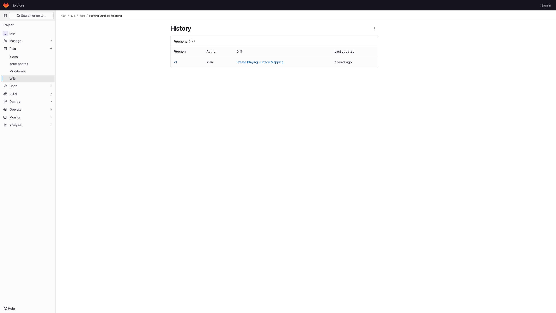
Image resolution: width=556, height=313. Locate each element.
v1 (175, 62)
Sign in (546, 5)
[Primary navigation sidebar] (5, 15)
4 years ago (343, 62)
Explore (18, 5)
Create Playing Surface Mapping (260, 62)
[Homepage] (6, 5)
